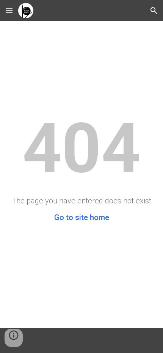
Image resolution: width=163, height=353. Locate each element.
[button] (9, 10)
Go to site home (81, 217)
